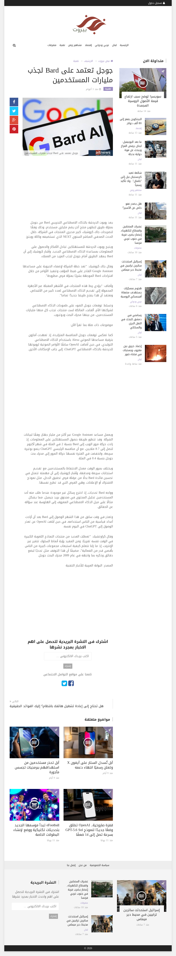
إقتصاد (88, 45)
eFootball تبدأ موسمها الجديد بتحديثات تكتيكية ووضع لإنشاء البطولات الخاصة (36, 830)
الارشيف (88, 61)
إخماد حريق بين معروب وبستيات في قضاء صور (132, 350)
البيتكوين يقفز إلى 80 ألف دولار (131, 121)
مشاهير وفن (75, 45)
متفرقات (51, 45)
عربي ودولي (102, 45)
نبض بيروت (104, 61)
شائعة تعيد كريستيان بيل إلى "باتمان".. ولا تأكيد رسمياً (131, 179)
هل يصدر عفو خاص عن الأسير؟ (132, 205)
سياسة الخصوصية (99, 865)
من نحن (83, 865)
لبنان (114, 45)
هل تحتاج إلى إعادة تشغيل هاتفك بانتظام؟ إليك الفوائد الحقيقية (56, 706)
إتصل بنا (71, 865)
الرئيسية (124, 45)
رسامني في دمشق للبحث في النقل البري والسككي (131, 321)
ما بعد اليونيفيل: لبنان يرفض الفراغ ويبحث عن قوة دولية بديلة (131, 148)
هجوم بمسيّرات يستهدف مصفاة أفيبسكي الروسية (131, 292)
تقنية (62, 45)
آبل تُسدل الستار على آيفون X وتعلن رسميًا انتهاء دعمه (90, 765)
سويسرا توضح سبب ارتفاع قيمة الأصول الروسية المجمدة (142, 100)
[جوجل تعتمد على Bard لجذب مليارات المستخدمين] (68, 127)
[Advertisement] (68, 190)
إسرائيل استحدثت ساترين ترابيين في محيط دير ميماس (131, 265)
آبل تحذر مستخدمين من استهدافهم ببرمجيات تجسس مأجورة (37, 767)
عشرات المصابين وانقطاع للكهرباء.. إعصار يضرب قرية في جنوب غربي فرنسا (131, 234)
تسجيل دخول (155, 3)
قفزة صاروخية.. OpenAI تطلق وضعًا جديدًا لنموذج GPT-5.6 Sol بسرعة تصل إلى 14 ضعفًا (89, 830)
